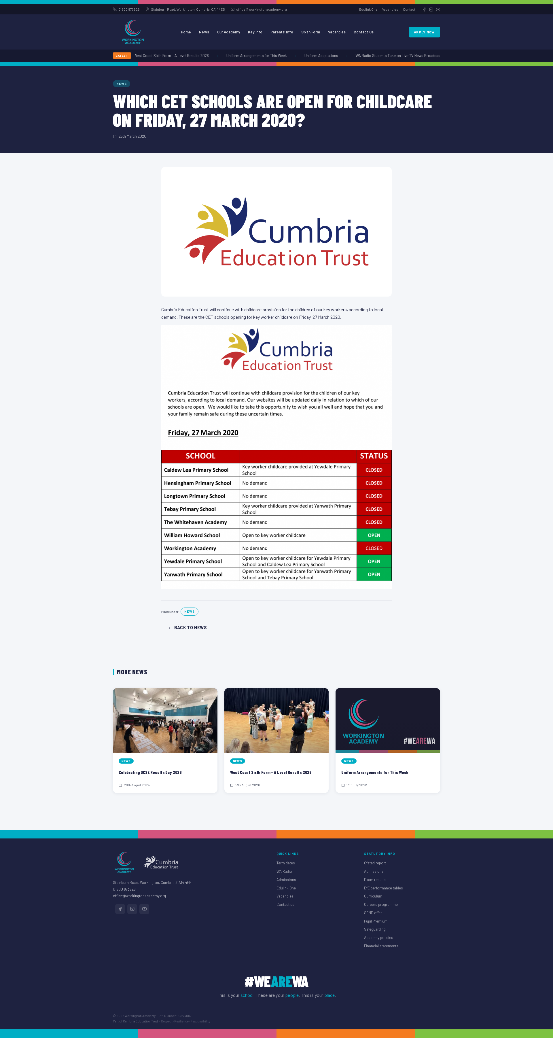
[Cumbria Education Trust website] (160, 862)
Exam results (375, 879)
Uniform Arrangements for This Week (246, 55)
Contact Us (363, 32)
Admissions (286, 879)
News (204, 32)
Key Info (255, 32)
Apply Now (424, 32)
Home (186, 32)
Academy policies (378, 937)
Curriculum (373, 896)
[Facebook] (424, 9)
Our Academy (228, 32)
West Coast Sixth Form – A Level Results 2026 (161, 55)
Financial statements (381, 946)
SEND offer (373, 912)
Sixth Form (310, 32)
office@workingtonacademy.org (261, 9)
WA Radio (284, 871)
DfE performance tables (383, 888)
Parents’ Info (281, 32)
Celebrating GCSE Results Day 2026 (150, 772)
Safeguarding (375, 929)
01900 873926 (129, 9)
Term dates (285, 863)
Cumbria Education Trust (140, 1021)
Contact (409, 9)
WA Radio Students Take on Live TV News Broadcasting (391, 55)
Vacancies (390, 9)
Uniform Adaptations (311, 55)
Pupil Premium (375, 921)
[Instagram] (431, 9)
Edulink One (368, 9)
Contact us (285, 904)
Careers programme (381, 904)
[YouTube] (438, 9)
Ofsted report (375, 863)
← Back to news (188, 627)
